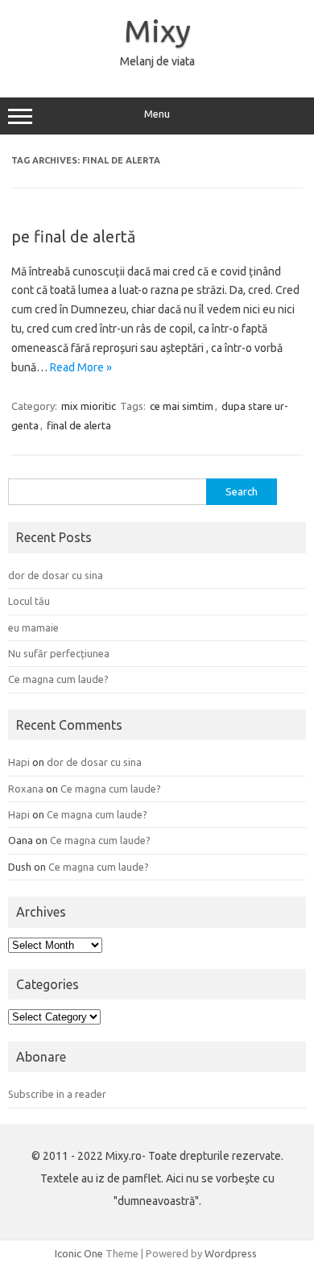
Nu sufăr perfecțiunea (58, 653)
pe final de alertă (73, 236)
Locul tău (29, 601)
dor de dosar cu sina (55, 575)
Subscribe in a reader (57, 1093)
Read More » (81, 367)
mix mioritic (88, 406)
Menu (157, 114)
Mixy (157, 31)
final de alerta (79, 425)
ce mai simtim (181, 406)
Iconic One (79, 1253)
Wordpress (231, 1253)
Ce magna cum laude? (58, 679)
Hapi (19, 762)
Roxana (25, 788)
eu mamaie (33, 627)
